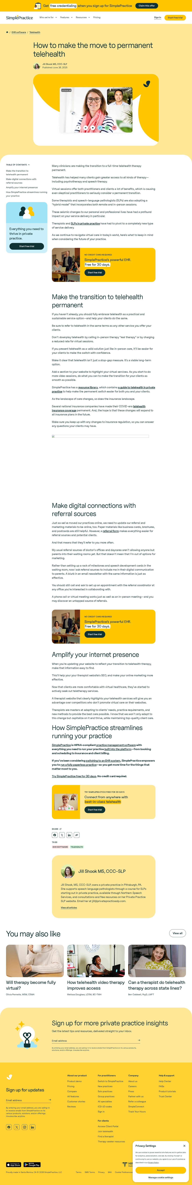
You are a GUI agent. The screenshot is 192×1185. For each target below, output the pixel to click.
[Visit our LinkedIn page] (32, 1127)
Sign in (101, 1111)
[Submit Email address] (139, 1040)
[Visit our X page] (17, 1127)
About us (132, 1081)
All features (73, 1096)
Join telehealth (105, 1131)
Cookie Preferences (124, 1172)
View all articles (69, 908)
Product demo (74, 1081)
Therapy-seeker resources (111, 1141)
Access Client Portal (108, 1126)
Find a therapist (106, 1136)
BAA (110, 1172)
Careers (132, 1086)
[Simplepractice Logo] (19, 17)
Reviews (71, 1106)
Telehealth (34, 32)
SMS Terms (90, 1172)
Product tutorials (167, 1091)
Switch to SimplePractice (110, 1081)
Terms (78, 1172)
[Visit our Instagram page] (24, 1127)
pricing (96, 17)
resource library (88, 387)
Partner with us (136, 1096)
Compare (72, 1091)
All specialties (105, 1101)
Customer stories (76, 1101)
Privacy (101, 1172)
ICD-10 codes (105, 1106)
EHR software (19, 32)
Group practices (106, 1096)
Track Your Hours (137, 1111)
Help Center (165, 1081)
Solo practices (105, 1091)
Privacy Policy (153, 1162)
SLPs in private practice (85, 223)
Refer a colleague (137, 1101)
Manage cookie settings (160, 1177)
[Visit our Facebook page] (9, 1127)
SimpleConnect (136, 1106)
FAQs (161, 1086)
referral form (111, 531)
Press (131, 1091)
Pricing (70, 1086)
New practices (105, 1086)
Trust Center (165, 1096)
